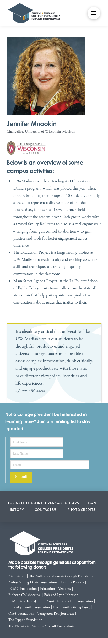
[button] (94, 13)
